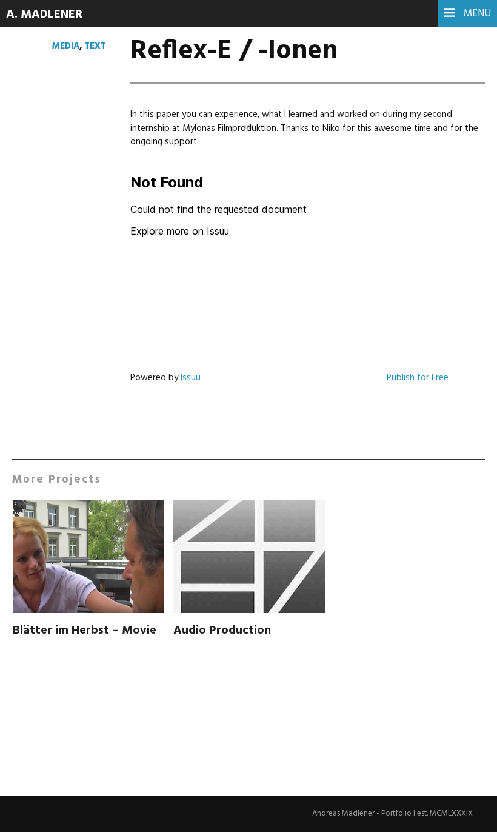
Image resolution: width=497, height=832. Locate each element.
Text (95, 46)
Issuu (191, 378)
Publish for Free (418, 378)
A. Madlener (44, 14)
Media (65, 46)
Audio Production (222, 630)
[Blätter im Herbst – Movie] (88, 559)
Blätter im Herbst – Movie (84, 630)
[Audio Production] (249, 559)
